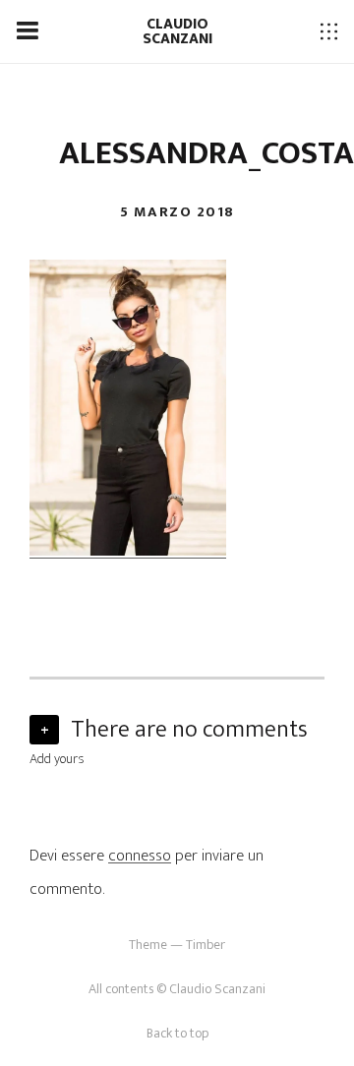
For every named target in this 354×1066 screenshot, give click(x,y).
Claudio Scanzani (177, 31)
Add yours (57, 758)
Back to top (177, 1033)
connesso (139, 855)
